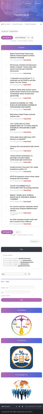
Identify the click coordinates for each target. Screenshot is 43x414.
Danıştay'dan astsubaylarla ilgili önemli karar (24, 147)
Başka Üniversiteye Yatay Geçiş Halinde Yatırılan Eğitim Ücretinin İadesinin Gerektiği (22, 56)
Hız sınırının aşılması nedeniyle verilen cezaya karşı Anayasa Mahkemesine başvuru (24, 208)
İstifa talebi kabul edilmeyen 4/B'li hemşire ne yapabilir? (23, 138)
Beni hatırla (6, 296)
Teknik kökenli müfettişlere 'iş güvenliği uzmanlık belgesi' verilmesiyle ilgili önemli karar (21, 158)
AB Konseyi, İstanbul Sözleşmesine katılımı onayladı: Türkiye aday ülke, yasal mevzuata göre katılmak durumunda (23, 68)
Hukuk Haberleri (9, 31)
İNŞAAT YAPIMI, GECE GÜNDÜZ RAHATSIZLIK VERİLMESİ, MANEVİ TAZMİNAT (23, 197)
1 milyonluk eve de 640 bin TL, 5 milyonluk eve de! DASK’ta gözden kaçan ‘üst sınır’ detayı (23, 80)
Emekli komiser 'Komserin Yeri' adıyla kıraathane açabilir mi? (24, 168)
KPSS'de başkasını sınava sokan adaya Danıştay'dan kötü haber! (24, 177)
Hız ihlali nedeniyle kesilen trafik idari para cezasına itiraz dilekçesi (24, 220)
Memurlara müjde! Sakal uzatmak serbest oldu (22, 115)
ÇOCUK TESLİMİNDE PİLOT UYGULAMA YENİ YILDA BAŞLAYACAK (24, 187)
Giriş (2, 281)
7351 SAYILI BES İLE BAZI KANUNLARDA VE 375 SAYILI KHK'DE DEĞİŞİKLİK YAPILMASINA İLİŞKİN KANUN (24, 127)
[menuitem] (38, 3)
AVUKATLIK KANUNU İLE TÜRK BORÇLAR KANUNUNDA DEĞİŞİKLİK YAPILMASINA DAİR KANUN (23, 105)
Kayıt (7, 281)
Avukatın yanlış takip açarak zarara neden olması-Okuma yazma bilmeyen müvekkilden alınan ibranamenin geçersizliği (24, 93)
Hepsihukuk (27, 60)
